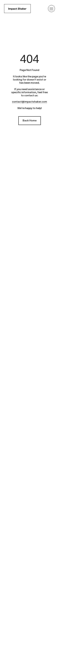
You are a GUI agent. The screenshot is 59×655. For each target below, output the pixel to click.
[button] (51, 8)
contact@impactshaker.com (29, 101)
